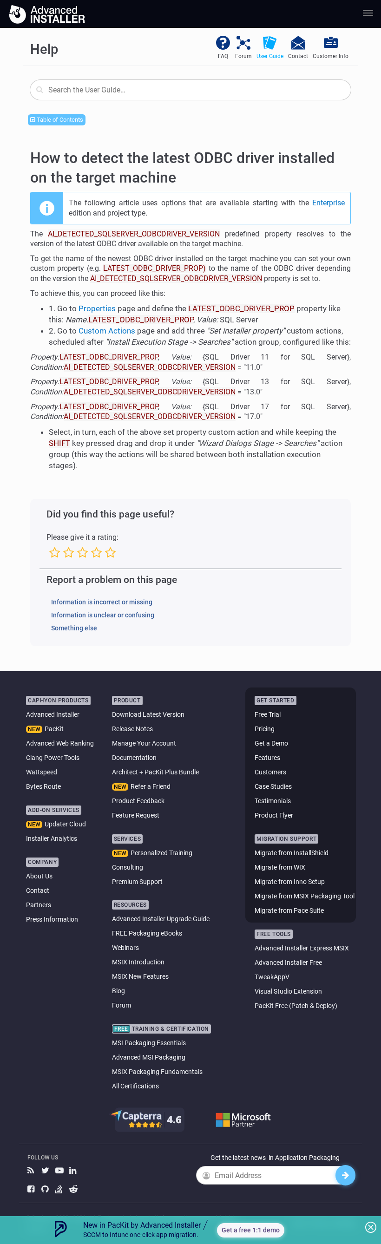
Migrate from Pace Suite (289, 910)
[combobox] (190, 90)
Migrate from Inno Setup (290, 881)
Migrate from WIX (280, 867)
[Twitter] (46, 1170)
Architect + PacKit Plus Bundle (155, 772)
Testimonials (273, 801)
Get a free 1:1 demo (251, 1230)
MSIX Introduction (138, 962)
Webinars (125, 947)
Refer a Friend (151, 786)
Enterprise (328, 202)
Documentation (134, 757)
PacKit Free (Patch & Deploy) (296, 1005)
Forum (121, 1005)
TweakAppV (272, 977)
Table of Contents (59, 119)
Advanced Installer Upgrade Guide (161, 919)
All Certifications (135, 1086)
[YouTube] (60, 1170)
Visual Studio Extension (288, 991)
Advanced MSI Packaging (148, 1057)
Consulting (127, 867)
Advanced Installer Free (288, 962)
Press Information (52, 919)
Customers (270, 772)
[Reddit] (74, 1189)
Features (267, 757)
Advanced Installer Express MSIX (302, 948)
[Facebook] (32, 1189)
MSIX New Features (140, 976)
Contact (37, 890)
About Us (39, 876)
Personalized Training (161, 853)
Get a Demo (271, 743)
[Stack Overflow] (60, 1189)
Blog (118, 991)
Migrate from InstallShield (291, 853)
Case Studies (273, 786)
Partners (38, 905)
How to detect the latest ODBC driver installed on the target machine (182, 167)
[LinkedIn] (74, 1170)
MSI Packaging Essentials (149, 1043)
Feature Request (135, 815)
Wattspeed (41, 772)
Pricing (265, 729)
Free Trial (268, 714)
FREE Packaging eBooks (147, 933)
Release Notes (132, 729)
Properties (97, 308)
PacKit (54, 729)
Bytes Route (43, 786)
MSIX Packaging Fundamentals (157, 1071)
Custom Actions (107, 330)
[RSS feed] (32, 1170)
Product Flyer (274, 815)
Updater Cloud (65, 824)
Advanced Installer (52, 714)
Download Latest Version (148, 714)
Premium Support (137, 881)
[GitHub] (46, 1189)
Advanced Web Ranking (60, 743)
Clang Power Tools (52, 757)
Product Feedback (138, 801)
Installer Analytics (51, 838)
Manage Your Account (144, 743)
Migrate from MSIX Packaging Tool (305, 896)
